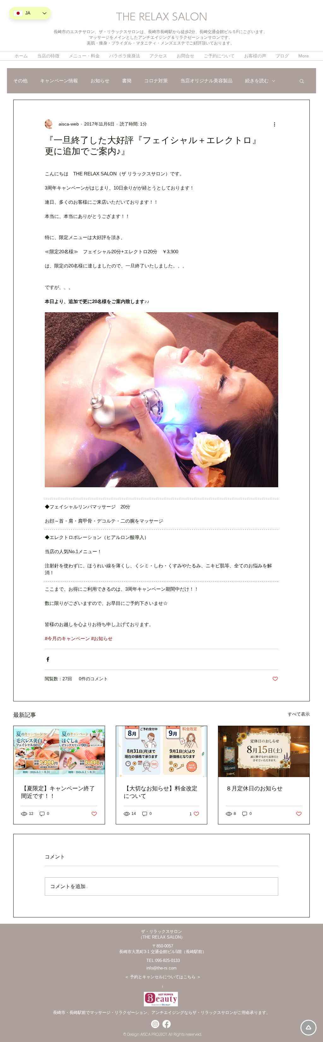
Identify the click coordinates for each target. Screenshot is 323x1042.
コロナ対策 (156, 80)
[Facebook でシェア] (48, 659)
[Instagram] (155, 1024)
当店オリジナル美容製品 (206, 80)
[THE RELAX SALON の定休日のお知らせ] (263, 751)
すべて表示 (299, 714)
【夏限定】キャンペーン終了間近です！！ (58, 792)
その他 (20, 80)
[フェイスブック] (166, 1024)
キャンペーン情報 (59, 80)
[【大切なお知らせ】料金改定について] (161, 751)
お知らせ (100, 80)
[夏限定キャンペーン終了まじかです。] (59, 751)
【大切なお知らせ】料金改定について (160, 792)
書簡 (127, 80)
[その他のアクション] (274, 124)
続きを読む (257, 80)
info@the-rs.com (161, 968)
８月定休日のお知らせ (254, 788)
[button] (302, 80)
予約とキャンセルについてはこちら (163, 977)
